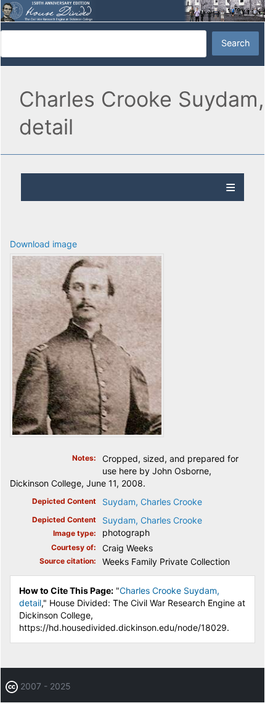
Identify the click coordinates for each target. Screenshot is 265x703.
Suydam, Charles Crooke (152, 501)
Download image (43, 244)
